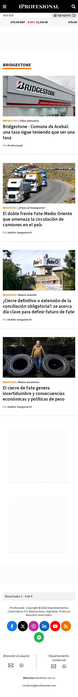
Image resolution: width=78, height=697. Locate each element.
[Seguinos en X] (23, 626)
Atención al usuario (16, 656)
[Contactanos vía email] (10, 665)
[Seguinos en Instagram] (34, 626)
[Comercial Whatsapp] (64, 666)
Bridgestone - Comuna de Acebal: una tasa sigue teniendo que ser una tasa (39, 132)
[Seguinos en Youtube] (55, 626)
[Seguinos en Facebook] (12, 626)
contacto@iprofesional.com (39, 685)
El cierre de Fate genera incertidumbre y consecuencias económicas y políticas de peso (34, 393)
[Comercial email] (53, 666)
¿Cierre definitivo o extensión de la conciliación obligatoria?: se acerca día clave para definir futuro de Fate (38, 306)
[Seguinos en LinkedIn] (44, 626)
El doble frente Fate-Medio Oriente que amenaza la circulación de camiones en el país (37, 219)
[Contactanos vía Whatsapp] (21, 665)
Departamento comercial (59, 658)
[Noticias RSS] (66, 626)
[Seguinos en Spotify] (39, 637)
